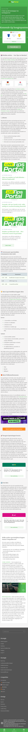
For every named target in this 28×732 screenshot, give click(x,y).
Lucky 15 (2, 652)
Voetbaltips (14, 731)
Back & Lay (3, 660)
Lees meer (8, 245)
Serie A (3, 691)
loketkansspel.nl (11, 722)
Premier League (5, 684)
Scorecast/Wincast (4, 672)
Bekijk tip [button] (14, 41)
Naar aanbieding (14, 476)
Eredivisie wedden (20, 89)
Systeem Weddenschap (5, 648)
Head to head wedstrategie (6, 669)
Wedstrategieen (4, 641)
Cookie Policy (3, 708)
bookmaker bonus (23, 396)
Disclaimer (3, 704)
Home (4, 731)
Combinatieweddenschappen (7, 663)
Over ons (2, 699)
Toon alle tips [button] (14, 47)
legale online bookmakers (16, 299)
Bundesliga (4, 687)
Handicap (2, 645)
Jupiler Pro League (6, 682)
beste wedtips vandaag (9, 59)
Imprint (2, 701)
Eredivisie (4, 680)
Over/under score (4, 667)
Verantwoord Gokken (5, 710)
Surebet (2, 643)
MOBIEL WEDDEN (6, 562)
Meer (24, 731)
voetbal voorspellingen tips (7, 78)
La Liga (3, 689)
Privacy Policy (3, 706)
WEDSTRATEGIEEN (6, 596)
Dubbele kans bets (4, 665)
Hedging (2, 650)
